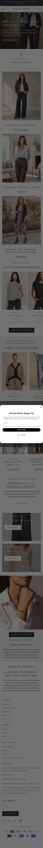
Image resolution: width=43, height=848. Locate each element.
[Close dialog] (41, 407)
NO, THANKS (21, 435)
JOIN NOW (21, 430)
